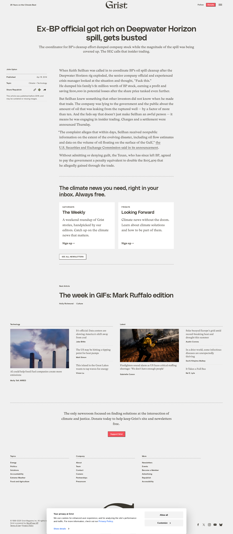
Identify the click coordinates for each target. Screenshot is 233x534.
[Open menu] (220, 4)
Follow (201, 5)
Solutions (14, 470)
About (79, 462)
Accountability (16, 474)
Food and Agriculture (19, 481)
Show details (60, 529)
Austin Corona (192, 341)
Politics (13, 466)
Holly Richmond (66, 303)
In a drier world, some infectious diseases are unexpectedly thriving (203, 353)
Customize (162, 523)
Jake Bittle (80, 341)
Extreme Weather (17, 477)
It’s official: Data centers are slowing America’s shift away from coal (92, 334)
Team (78, 466)
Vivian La (80, 373)
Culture (79, 303)
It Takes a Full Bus (196, 368)
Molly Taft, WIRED (18, 380)
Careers (79, 474)
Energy (13, 462)
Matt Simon (81, 357)
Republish (146, 477)
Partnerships (81, 477)
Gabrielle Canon (127, 374)
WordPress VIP (32, 523)
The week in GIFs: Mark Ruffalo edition (116, 295)
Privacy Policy (27, 525)
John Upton (11, 69)
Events (145, 466)
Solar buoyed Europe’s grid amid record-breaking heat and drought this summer (203, 334)
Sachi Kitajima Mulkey (195, 361)
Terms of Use (15, 525)
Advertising (147, 474)
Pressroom (81, 481)
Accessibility (148, 481)
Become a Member (150, 470)
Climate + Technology (38, 83)
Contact (79, 470)
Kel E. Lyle (190, 373)
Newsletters (147, 462)
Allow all (164, 515)
